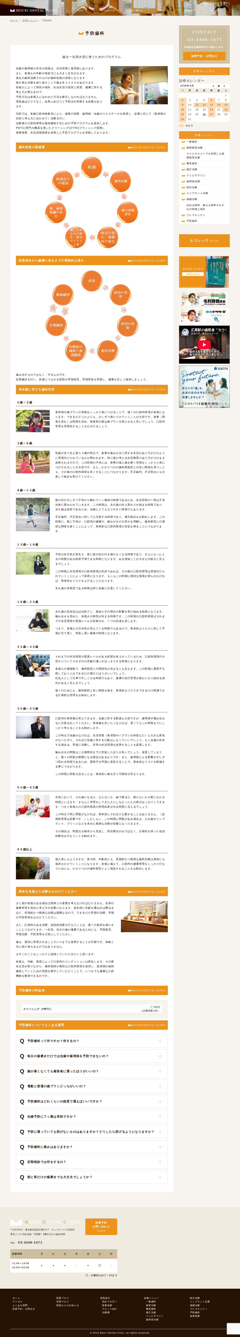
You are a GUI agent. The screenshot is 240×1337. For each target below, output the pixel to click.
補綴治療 (192, 199)
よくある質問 (20, 1305)
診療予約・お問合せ (204, 55)
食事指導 (195, 1316)
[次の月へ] (226, 86)
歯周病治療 (193, 181)
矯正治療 (192, 169)
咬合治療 (192, 187)
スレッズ (206, 240)
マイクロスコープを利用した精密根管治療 (205, 155)
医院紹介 (105, 1298)
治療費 (106, 1312)
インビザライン (196, 175)
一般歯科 (192, 141)
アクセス (18, 1301)
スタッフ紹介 (109, 1309)
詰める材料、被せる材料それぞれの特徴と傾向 (205, 207)
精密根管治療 (195, 147)
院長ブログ (62, 1298)
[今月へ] (219, 86)
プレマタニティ (196, 215)
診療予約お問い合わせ (101, 1226)
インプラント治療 (197, 193)
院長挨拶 (107, 1305)
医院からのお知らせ (67, 1305)
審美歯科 (192, 163)
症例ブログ (62, 1301)
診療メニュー (204, 135)
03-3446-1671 (26, 1242)
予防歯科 (192, 220)
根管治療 (151, 1305)
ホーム (16, 1298)
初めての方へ (109, 1301)
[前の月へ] (211, 86)
